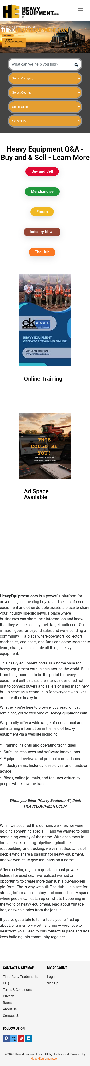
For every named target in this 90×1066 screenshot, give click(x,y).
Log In (51, 977)
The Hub (42, 252)
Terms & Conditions (17, 990)
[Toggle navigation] (80, 10)
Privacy (8, 996)
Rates (7, 1003)
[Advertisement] (45, 559)
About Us (10, 1009)
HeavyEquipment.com (45, 1058)
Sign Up (52, 983)
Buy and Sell (42, 171)
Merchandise (42, 191)
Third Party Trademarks (20, 977)
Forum (42, 211)
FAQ (6, 983)
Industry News (42, 232)
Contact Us (11, 1015)
